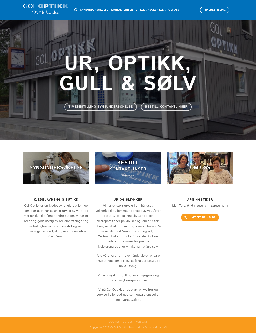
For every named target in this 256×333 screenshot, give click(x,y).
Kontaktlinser (122, 10)
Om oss (173, 10)
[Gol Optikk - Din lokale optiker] (45, 10)
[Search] (75, 10)
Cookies (114, 322)
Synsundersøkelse (94, 10)
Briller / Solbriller (151, 10)
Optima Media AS (156, 328)
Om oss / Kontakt (135, 322)
